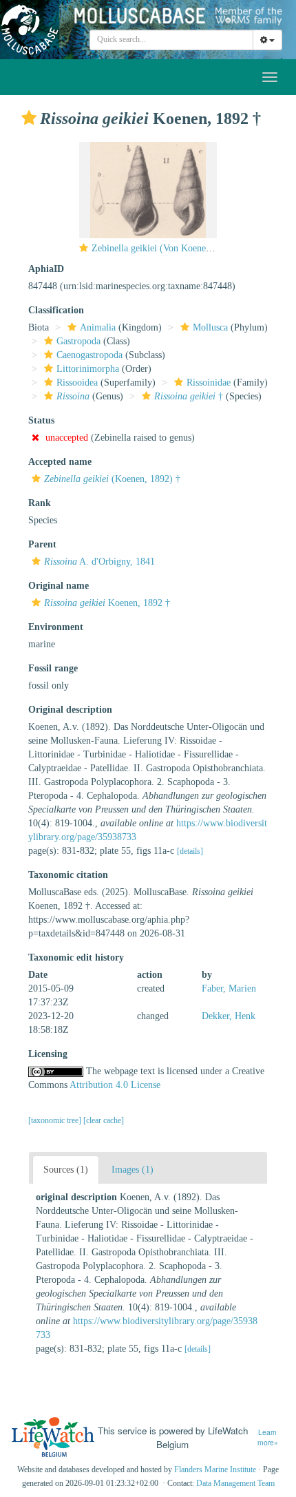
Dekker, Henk (228, 1016)
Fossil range (53, 668)
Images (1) (133, 1169)
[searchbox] (171, 40)
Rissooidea (77, 382)
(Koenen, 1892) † (112, 479)
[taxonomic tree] (55, 1120)
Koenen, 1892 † (107, 603)
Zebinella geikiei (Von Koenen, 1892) (165, 248)
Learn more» (267, 1437)
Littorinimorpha (87, 369)
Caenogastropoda (89, 355)
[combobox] (171, 40)
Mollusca (210, 327)
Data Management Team (235, 1483)
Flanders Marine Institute (215, 1469)
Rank (39, 503)
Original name (58, 585)
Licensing (47, 1054)
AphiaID (46, 269)
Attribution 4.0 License (115, 1085)
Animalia (98, 327)
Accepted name (60, 462)
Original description (70, 709)
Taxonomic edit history (76, 957)
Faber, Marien (229, 988)
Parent (42, 544)
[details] (190, 851)
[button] (29, 117)
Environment (55, 627)
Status (41, 420)
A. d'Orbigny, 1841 (99, 561)
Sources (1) (65, 1169)
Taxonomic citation (68, 875)
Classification (56, 310)
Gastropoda (78, 341)
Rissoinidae (209, 382)
